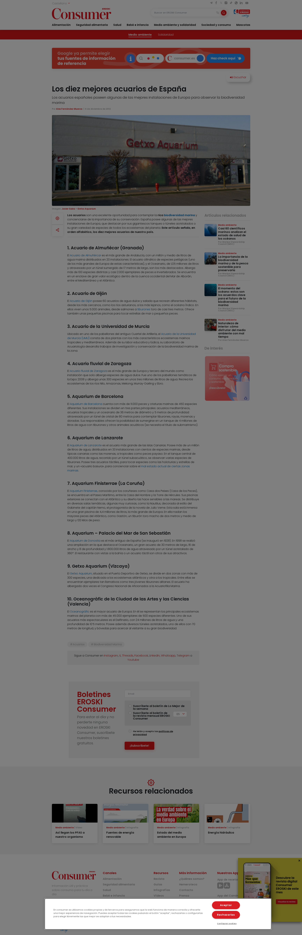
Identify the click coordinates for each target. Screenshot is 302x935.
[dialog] (158, 914)
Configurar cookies (226, 923)
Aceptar (226, 905)
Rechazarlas (226, 914)
